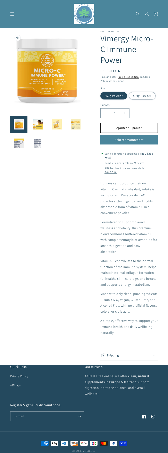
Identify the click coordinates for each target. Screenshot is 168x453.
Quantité (105, 105)
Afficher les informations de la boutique (124, 170)
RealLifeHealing (88, 451)
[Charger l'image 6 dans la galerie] (37, 143)
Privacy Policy (19, 376)
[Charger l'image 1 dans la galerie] (18, 124)
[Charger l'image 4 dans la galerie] (75, 124)
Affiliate (15, 385)
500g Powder (142, 96)
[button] (12, 13)
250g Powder (114, 96)
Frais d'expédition (128, 76)
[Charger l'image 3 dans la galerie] (56, 124)
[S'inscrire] (79, 416)
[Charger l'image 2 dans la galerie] (37, 124)
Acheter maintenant (129, 140)
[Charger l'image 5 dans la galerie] (18, 143)
